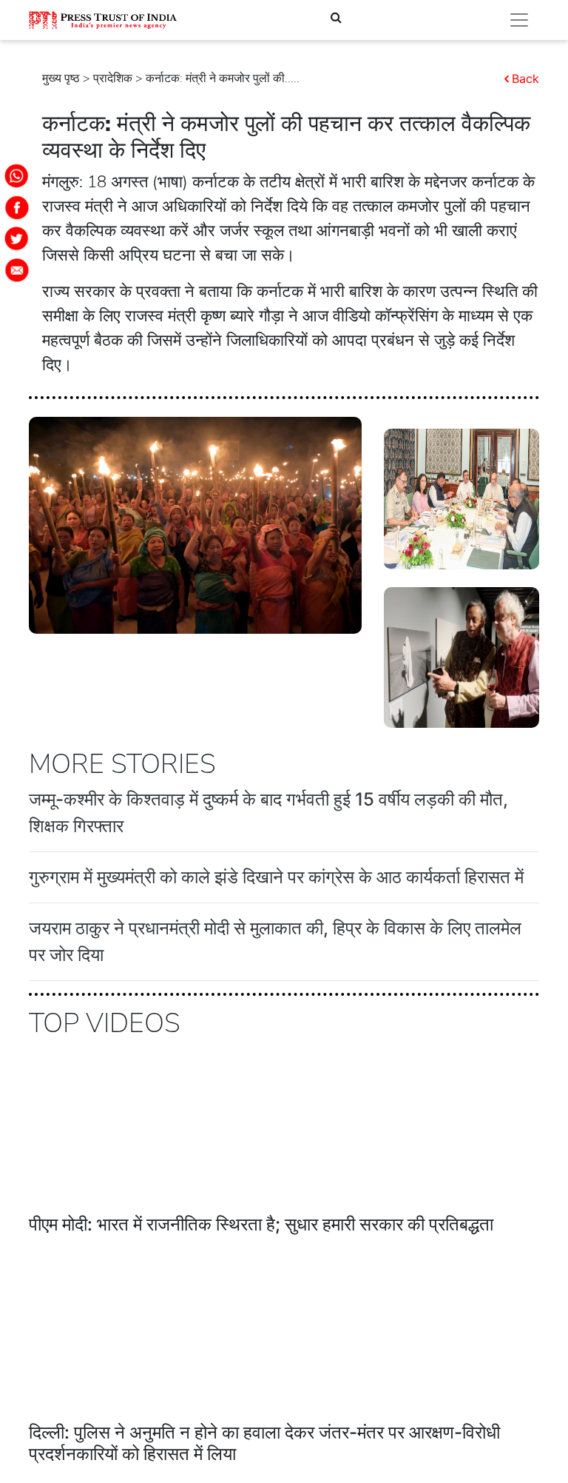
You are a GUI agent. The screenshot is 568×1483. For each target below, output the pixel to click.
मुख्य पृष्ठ (61, 78)
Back (525, 78)
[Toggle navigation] (519, 20)
